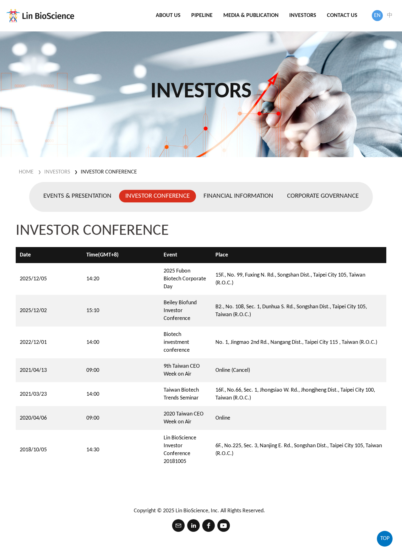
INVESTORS (302, 16)
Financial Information (238, 196)
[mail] (178, 525)
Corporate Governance (323, 196)
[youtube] (223, 525)
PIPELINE (202, 16)
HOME (26, 172)
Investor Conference (109, 172)
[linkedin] (193, 525)
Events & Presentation (77, 196)
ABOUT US (168, 16)
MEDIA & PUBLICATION (251, 16)
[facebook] (208, 525)
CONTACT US (342, 16)
